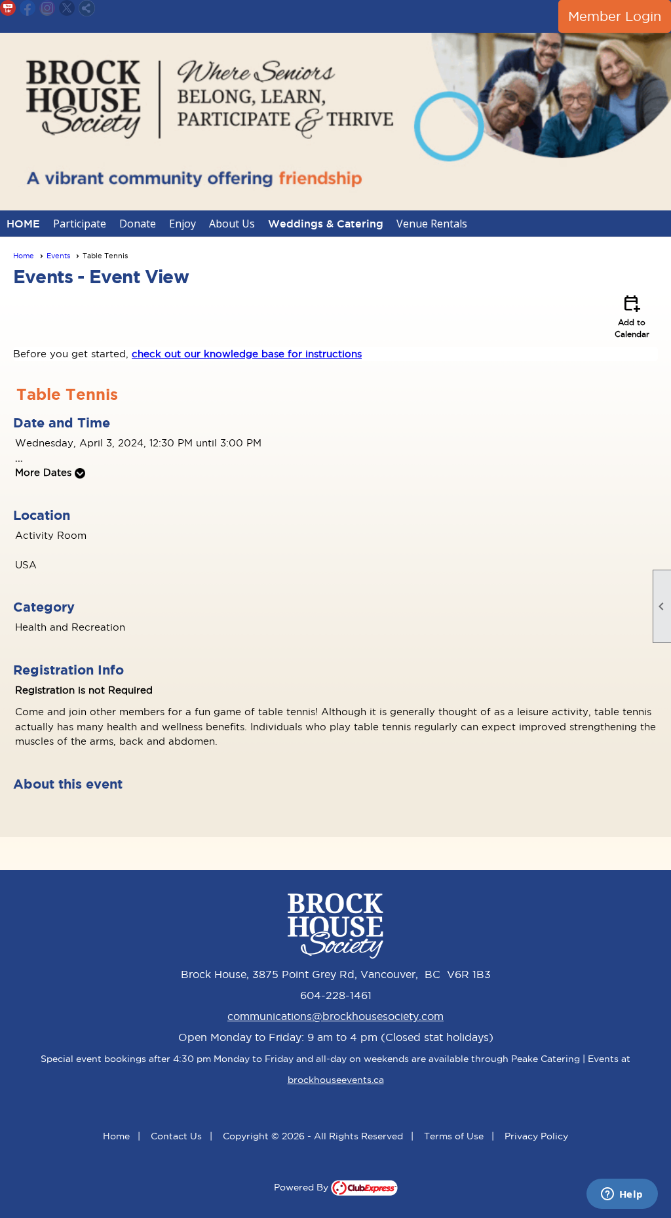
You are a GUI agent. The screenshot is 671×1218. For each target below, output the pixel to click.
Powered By (302, 1187)
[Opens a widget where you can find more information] (622, 1195)
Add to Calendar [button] (632, 315)
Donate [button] (137, 223)
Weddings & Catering (325, 223)
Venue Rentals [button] (431, 223)
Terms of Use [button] (454, 1136)
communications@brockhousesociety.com (335, 1016)
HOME (23, 223)
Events (58, 256)
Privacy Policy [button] (536, 1136)
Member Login (614, 16)
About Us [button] (232, 223)
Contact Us (176, 1136)
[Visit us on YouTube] (8, 8)
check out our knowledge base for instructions (247, 353)
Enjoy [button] (182, 223)
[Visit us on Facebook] (28, 8)
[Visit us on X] (67, 8)
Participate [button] (79, 223)
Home (23, 256)
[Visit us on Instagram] (47, 8)
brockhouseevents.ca (336, 1079)
